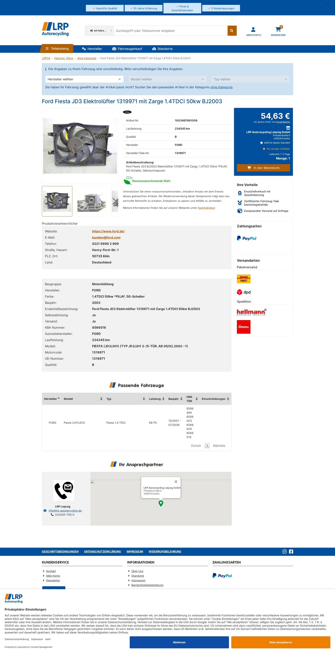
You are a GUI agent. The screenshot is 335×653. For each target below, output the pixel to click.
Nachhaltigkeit (206, 207)
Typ (108, 398)
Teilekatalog (59, 48)
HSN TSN (189, 399)
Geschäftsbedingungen (60, 551)
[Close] (176, 481)
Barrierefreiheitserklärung (147, 585)
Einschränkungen (213, 398)
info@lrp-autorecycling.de (65, 510)
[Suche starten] (232, 31)
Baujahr (173, 398)
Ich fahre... (99, 30)
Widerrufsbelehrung (165, 551)
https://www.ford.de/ (108, 231)
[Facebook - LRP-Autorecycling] (290, 551)
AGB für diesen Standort (276, 142)
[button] (329, 4)
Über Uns (137, 571)
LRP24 (46, 58)
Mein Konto (53, 575)
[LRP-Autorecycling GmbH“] (55, 29)
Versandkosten (283, 122)
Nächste (219, 446)
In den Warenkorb (267, 168)
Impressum (135, 551)
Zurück (196, 446)
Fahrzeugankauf (129, 49)
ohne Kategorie (86, 58)
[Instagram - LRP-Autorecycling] (284, 551)
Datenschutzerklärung (102, 551)
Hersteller (94, 49)
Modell (68, 398)
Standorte (165, 49)
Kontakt (51, 571)
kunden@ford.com (106, 237)
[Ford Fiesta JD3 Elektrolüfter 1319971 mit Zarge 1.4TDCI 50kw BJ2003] (80, 146)
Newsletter (53, 580)
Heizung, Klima (63, 58)
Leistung (155, 398)
